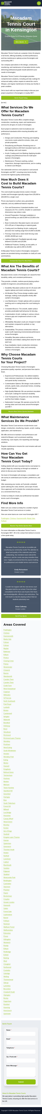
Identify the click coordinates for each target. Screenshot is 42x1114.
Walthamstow (8, 930)
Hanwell (6, 766)
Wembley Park (9, 757)
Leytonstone (8, 914)
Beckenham (8, 896)
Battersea (7, 651)
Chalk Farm (8, 685)
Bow (5, 800)
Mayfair (6, 648)
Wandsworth (8, 676)
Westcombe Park (9, 877)
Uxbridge (7, 973)
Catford (6, 862)
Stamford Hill (8, 791)
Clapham (7, 692)
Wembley (7, 741)
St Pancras (7, 698)
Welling (6, 976)
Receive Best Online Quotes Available (21, 411)
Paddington (5, 518)
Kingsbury (7, 769)
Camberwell (8, 713)
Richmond (7, 735)
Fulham (3, 521)
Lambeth (7, 707)
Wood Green (8, 822)
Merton (6, 763)
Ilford (5, 961)
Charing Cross (9, 661)
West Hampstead (9, 689)
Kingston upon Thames (12, 837)
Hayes (6, 893)
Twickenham (8, 775)
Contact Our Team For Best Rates (21, 261)
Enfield (6, 955)
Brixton (6, 710)
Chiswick (7, 670)
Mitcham (6, 784)
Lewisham (7, 859)
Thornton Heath (9, 849)
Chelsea (13, 518)
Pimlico (6, 658)
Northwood (7, 967)
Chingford (7, 964)
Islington (6, 716)
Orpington (7, 995)
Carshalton (7, 884)
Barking (6, 958)
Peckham (7, 744)
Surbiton (6, 868)
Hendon (6, 754)
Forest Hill (7, 806)
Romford (6, 1004)
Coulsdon (7, 970)
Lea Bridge (7, 812)
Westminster (8, 667)
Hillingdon (7, 939)
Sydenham (7, 843)
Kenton (6, 828)
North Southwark (9, 701)
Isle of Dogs (8, 831)
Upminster (7, 1013)
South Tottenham (9, 803)
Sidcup (6, 983)
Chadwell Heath (9, 992)
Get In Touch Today (21, 98)
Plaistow (6, 890)
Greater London (9, 902)
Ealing (6, 760)
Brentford (7, 723)
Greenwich (7, 846)
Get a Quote (20, 42)
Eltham (6, 948)
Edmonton (7, 933)
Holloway (7, 726)
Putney (6, 664)
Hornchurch (8, 1010)
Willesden (7, 695)
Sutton (6, 908)
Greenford (7, 794)
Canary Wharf (8, 819)
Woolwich (7, 942)
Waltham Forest (9, 927)
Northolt (6, 856)
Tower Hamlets (9, 788)
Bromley (6, 825)
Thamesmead (8, 979)
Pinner (6, 936)
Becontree (7, 989)
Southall (6, 834)
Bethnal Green (9, 772)
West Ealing (8, 747)
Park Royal (7, 704)
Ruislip (6, 945)
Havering (7, 1007)
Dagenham (7, 1001)
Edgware (7, 871)
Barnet (6, 918)
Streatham (7, 732)
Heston (6, 853)
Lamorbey (7, 986)
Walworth (7, 719)
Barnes (6, 673)
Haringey (7, 797)
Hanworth (7, 905)
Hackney (7, 778)
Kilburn (6, 654)
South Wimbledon (10, 750)
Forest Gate (8, 911)
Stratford (6, 874)
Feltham (6, 921)
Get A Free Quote (21, 616)
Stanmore (7, 887)
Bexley (6, 998)
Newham (7, 924)
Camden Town (9, 679)
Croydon (6, 899)
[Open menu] (39, 3)
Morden (6, 781)
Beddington (8, 880)
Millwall (6, 809)
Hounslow (7, 815)
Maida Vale (31, 518)
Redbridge (7, 952)
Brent (5, 729)
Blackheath (7, 865)
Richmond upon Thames (12, 738)
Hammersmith (21, 518)
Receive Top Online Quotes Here (21, 525)
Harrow (6, 840)
